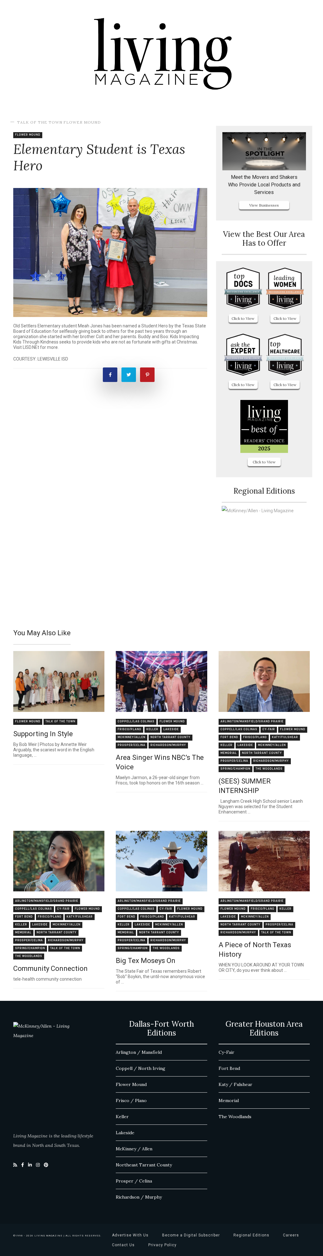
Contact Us (123, 1245)
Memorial (228, 753)
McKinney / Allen (134, 1149)
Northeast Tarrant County (144, 1165)
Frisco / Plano (131, 1100)
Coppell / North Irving (140, 1068)
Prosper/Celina (131, 745)
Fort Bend (229, 737)
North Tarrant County (170, 737)
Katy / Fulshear (235, 1084)
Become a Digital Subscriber (191, 1235)
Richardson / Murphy (139, 1197)
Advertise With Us (130, 1235)
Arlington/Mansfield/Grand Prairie (252, 721)
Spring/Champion (235, 769)
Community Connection (50, 968)
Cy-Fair (268, 729)
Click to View (243, 318)
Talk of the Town (39, 122)
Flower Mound (82, 122)
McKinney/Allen (131, 737)
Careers (291, 1235)
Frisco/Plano (129, 729)
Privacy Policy (162, 1245)
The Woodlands (269, 769)
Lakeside (171, 729)
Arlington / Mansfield (139, 1052)
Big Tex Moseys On (145, 961)
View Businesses (264, 205)
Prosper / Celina (134, 1181)
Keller (152, 729)
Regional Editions (251, 1235)
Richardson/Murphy (168, 745)
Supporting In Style (43, 734)
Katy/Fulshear (285, 737)
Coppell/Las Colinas (136, 721)
